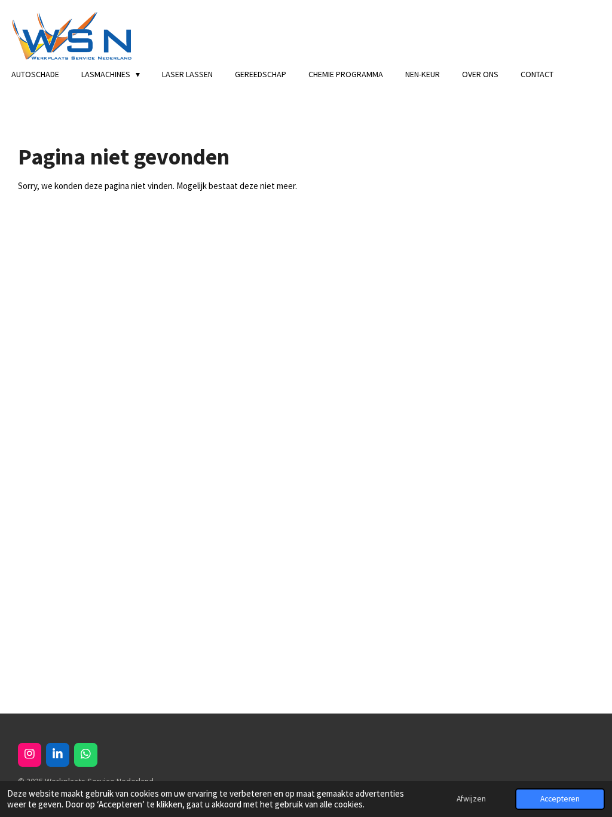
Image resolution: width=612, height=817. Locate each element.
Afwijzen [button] (471, 799)
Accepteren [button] (560, 799)
